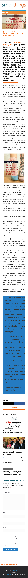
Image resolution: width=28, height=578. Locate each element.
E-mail (5, 520)
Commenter (14, 407)
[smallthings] (3, 12)
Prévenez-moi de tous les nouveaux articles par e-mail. (13, 545)
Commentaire (7, 492)
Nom (4, 513)
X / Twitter (8, 404)
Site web (5, 527)
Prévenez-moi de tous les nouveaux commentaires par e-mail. (13, 538)
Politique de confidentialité (9, 564)
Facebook (19, 404)
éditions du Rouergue (14, 43)
